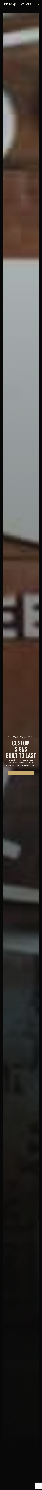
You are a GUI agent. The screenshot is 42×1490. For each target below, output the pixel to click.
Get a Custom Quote (21, 773)
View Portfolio (21, 779)
